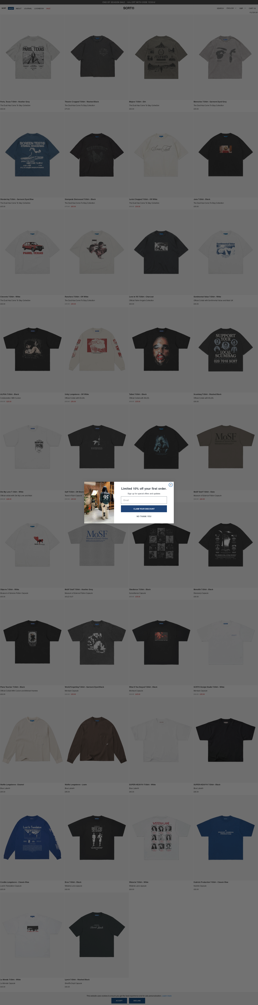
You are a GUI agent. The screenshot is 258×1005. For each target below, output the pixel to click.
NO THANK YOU (144, 516)
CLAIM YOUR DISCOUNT (144, 508)
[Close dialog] (171, 485)
